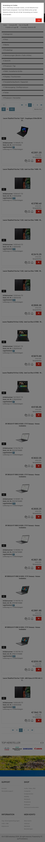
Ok (39, 20)
